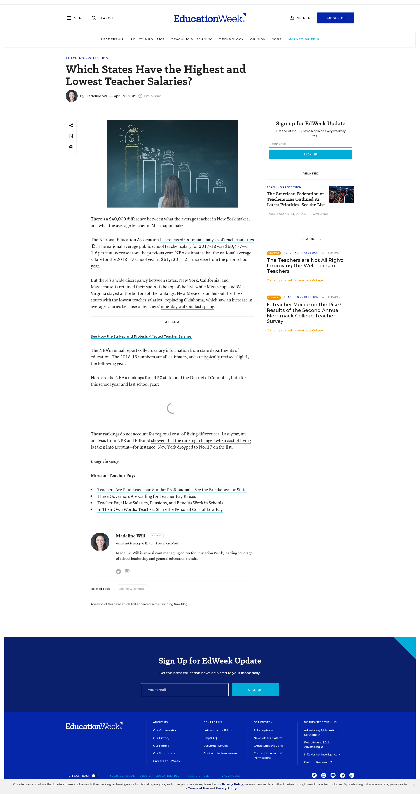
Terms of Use (198, 775)
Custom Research (317, 762)
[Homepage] (210, 18)
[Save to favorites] (71, 136)
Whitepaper (331, 252)
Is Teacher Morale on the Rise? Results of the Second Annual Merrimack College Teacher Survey (304, 313)
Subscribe (336, 18)
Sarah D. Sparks (278, 214)
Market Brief (302, 39)
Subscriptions (263, 730)
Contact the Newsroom (220, 753)
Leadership (112, 39)
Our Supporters (164, 753)
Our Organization (165, 730)
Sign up (255, 690)
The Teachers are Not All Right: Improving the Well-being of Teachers (305, 265)
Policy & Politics (147, 39)
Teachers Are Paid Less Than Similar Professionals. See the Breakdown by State (172, 490)
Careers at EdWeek (166, 761)
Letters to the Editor (218, 730)
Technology (231, 39)
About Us (160, 722)
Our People (161, 745)
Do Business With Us (320, 722)
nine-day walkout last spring (187, 306)
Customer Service (215, 745)
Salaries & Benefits (132, 588)
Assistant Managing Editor (135, 543)
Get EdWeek (263, 722)
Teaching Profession (87, 58)
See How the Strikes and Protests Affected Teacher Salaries (141, 336)
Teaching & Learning (192, 39)
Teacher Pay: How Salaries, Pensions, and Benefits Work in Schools (160, 503)
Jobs (277, 39)
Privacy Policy (229, 775)
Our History (161, 738)
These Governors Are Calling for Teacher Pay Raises (146, 496)
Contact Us (212, 722)
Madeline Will (96, 96)
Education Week (167, 543)
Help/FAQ (210, 738)
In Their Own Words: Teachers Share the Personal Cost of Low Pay (160, 509)
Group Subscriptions (268, 745)
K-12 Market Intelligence (321, 754)
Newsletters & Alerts (268, 738)
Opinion (258, 39)
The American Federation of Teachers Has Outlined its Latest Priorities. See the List (296, 199)
